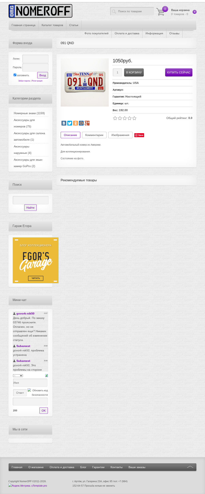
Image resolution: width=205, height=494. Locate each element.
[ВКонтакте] (63, 123)
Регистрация (37, 81)
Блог (83, 467)
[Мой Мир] (81, 123)
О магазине (36, 467)
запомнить (23, 75)
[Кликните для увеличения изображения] (85, 82)
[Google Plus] (87, 123)
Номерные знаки (29, 113)
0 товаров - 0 (180, 12)
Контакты (117, 467)
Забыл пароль (24, 81)
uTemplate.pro (39, 485)
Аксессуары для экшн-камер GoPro (28, 163)
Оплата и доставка (62, 467)
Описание (70, 135)
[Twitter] (69, 123)
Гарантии (98, 467)
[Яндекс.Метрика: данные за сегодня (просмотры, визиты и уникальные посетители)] (19, 486)
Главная (17, 467)
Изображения (120, 135)
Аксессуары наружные (22, 149)
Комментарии (94, 135)
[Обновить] (46, 375)
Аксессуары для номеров (24, 123)
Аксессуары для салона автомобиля (29, 136)
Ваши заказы (137, 467)
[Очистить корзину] (195, 12)
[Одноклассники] (75, 123)
